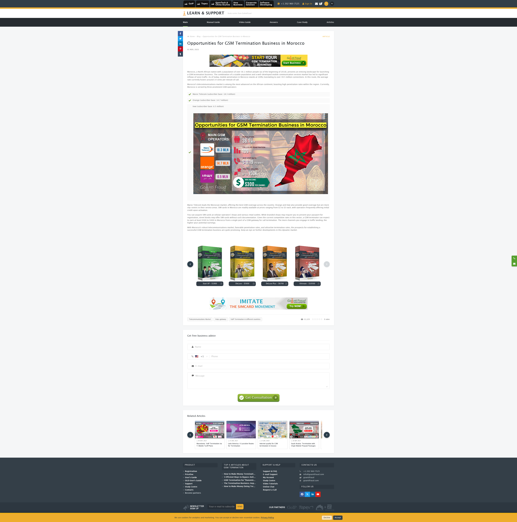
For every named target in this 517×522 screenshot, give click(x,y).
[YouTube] (318, 494)
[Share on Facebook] (180, 33)
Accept (338, 518)
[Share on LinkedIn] (180, 43)
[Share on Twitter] (180, 38)
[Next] (327, 435)
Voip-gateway (220, 319)
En (326, 3)
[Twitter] (307, 494)
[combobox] (201, 356)
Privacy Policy (267, 517)
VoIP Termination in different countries (245, 319)
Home (192, 36)
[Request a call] (514, 258)
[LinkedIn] (312, 494)
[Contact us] (514, 263)
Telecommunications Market (200, 319)
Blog (198, 36)
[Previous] (190, 264)
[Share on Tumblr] (180, 54)
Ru (332, 3)
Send (239, 507)
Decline (327, 518)
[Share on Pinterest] (180, 48)
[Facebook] (302, 494)
